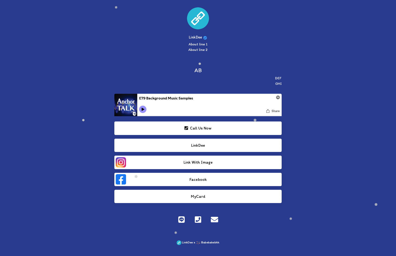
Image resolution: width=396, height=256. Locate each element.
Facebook (198, 179)
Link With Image (198, 162)
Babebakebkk (210, 242)
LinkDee (198, 145)
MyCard (198, 196)
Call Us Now (200, 128)
